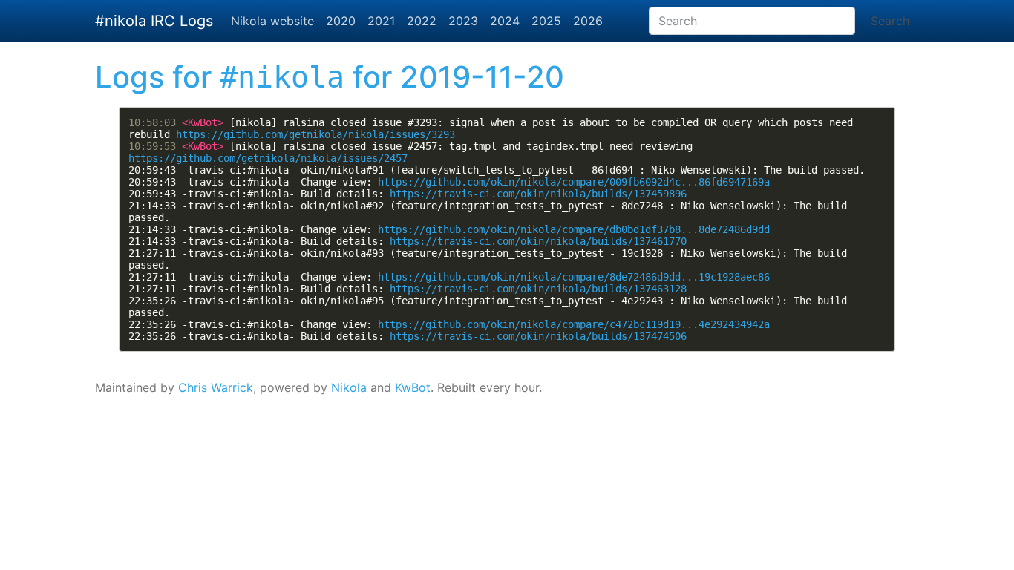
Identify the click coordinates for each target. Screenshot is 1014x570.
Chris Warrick (215, 387)
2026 (588, 20)
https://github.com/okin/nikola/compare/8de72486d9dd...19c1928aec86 (574, 277)
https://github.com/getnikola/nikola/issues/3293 (315, 134)
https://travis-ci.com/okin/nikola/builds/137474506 (538, 336)
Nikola (349, 387)
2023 (463, 20)
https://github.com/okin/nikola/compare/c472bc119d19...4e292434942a (574, 324)
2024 (505, 20)
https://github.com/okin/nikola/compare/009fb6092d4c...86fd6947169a (574, 182)
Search (890, 20)
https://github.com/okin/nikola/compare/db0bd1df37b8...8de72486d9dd (574, 229)
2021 (381, 20)
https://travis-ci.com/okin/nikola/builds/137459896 (538, 194)
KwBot (413, 387)
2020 (341, 20)
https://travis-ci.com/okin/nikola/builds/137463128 (538, 289)
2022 (421, 20)
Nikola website (272, 20)
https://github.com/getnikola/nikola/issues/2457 (268, 158)
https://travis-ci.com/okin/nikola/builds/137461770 (538, 241)
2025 (546, 20)
